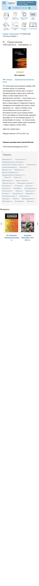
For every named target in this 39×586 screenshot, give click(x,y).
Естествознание (30, 188)
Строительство (20, 159)
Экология (30, 201)
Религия (19, 191)
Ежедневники (7, 159)
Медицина (30, 193)
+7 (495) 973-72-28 (19, 8)
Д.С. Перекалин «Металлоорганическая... (11, 237)
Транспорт (6, 199)
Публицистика (8, 183)
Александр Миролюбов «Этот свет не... (27, 237)
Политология (7, 191)
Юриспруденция (28, 199)
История (6, 193)
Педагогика (30, 191)
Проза (7, 177)
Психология (7, 186)
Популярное (19, 170)
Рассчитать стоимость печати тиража (25, 3)
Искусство (6, 188)
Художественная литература (13, 175)
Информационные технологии (13, 162)
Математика (25, 196)
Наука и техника (22, 181)
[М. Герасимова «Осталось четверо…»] (19, 68)
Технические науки (9, 196)
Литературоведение (9, 167)
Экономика (19, 201)
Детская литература (10, 172)
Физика (16, 199)
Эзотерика (19, 186)
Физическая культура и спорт (13, 165)
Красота (28, 186)
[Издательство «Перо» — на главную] (11, 3)
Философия (7, 201)
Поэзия (17, 177)
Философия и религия (25, 183)
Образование (7, 181)
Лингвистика (17, 193)
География (18, 188)
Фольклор (24, 167)
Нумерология (32, 165)
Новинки (7, 170)
